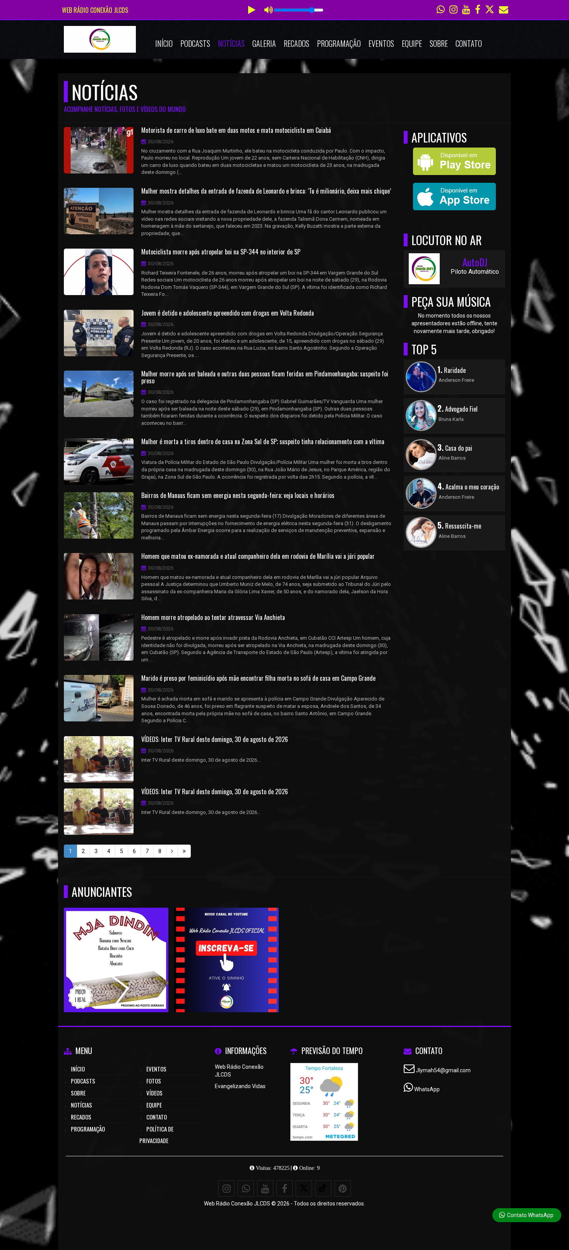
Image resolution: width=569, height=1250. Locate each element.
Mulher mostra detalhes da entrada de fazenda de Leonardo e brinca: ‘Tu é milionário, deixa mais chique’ (266, 191)
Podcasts (195, 43)
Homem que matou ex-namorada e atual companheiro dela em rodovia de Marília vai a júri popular (258, 556)
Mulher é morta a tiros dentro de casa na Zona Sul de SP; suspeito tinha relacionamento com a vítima (262, 441)
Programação (339, 43)
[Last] (184, 851)
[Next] (172, 851)
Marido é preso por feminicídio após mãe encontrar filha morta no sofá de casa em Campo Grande (258, 678)
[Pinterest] (342, 1188)
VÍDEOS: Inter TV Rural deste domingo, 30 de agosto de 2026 (214, 739)
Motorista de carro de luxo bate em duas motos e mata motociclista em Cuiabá (236, 130)
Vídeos (154, 1093)
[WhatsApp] (246, 1188)
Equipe (412, 43)
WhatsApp (427, 1089)
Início (164, 43)
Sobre (439, 43)
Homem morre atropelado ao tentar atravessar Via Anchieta (213, 617)
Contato (469, 43)
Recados (296, 43)
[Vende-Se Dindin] (116, 945)
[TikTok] (323, 1188)
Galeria (264, 43)
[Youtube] (226, 945)
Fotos (153, 1081)
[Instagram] (226, 1188)
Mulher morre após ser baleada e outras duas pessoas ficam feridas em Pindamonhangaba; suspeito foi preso (264, 377)
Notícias (231, 43)
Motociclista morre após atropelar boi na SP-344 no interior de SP (220, 252)
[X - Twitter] (304, 1188)
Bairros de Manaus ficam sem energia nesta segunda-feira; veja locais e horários (237, 495)
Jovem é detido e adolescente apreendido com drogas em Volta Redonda (227, 313)
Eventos (381, 43)
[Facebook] (284, 1188)
